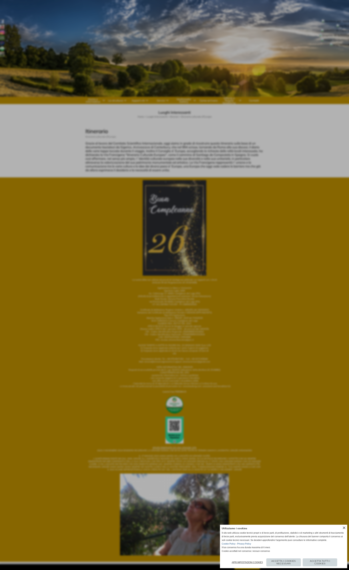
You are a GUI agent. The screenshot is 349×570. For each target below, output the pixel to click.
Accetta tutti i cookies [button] (320, 562)
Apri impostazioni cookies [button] (247, 562)
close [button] (344, 528)
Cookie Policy (228, 544)
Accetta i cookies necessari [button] (283, 562)
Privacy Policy (244, 544)
